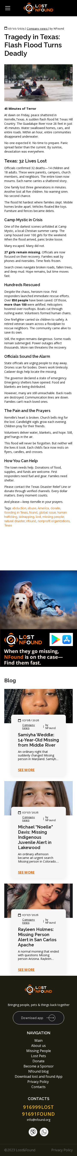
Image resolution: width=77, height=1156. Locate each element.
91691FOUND (38, 1113)
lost (38, 517)
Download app (32, 1018)
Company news (28, 727)
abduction (19, 508)
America (43, 508)
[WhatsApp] (44, 1132)
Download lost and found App (38, 1076)
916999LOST (38, 1107)
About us (38, 1045)
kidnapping (26, 517)
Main (38, 1040)
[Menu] (7, 8)
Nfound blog (38, 1071)
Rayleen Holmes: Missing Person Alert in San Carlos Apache (37, 937)
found (33, 512)
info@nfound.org (38, 1119)
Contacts (38, 1086)
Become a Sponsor (39, 1066)
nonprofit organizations (54, 521)
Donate (38, 1061)
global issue (47, 512)
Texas (8, 525)
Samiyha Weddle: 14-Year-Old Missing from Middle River (38, 740)
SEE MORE (26, 770)
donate (55, 508)
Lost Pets (38, 1056)
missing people (53, 517)
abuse (32, 508)
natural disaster (14, 521)
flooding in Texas (16, 512)
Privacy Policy (38, 1081)
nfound (31, 521)
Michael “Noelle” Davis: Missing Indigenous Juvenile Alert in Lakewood (35, 837)
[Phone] (33, 1132)
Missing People (38, 1050)
